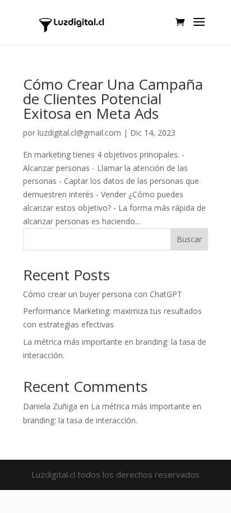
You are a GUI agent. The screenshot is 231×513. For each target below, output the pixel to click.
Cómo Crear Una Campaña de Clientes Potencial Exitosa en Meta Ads (113, 98)
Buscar (189, 239)
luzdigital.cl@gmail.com (79, 132)
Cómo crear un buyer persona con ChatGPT (102, 294)
